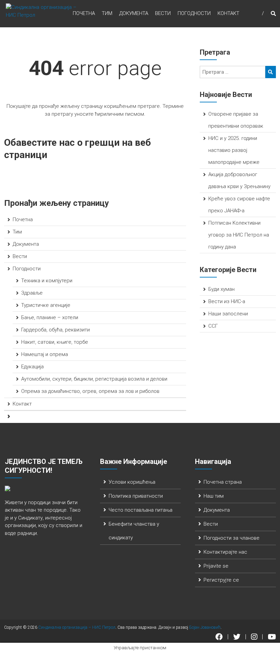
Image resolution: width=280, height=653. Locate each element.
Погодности (194, 13)
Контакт (228, 13)
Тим (107, 13)
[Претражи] (270, 72)
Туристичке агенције (45, 305)
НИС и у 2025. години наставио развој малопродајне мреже (234, 150)
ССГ (213, 326)
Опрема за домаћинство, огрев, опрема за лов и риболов (90, 391)
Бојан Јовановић (205, 627)
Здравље (32, 293)
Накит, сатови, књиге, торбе (54, 342)
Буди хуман (221, 289)
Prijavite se (216, 566)
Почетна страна (223, 482)
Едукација (32, 367)
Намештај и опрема (44, 354)
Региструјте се (221, 580)
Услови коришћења (132, 482)
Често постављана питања (140, 510)
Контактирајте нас (225, 552)
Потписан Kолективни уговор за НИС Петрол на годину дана (238, 235)
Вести (163, 13)
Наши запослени (228, 314)
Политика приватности (136, 496)
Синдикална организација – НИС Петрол (76, 627)
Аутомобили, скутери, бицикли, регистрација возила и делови (94, 379)
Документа (133, 13)
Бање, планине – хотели (49, 317)
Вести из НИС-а (226, 301)
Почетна (84, 13)
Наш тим (214, 496)
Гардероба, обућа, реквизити (55, 330)
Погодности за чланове (232, 538)
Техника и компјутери (46, 281)
